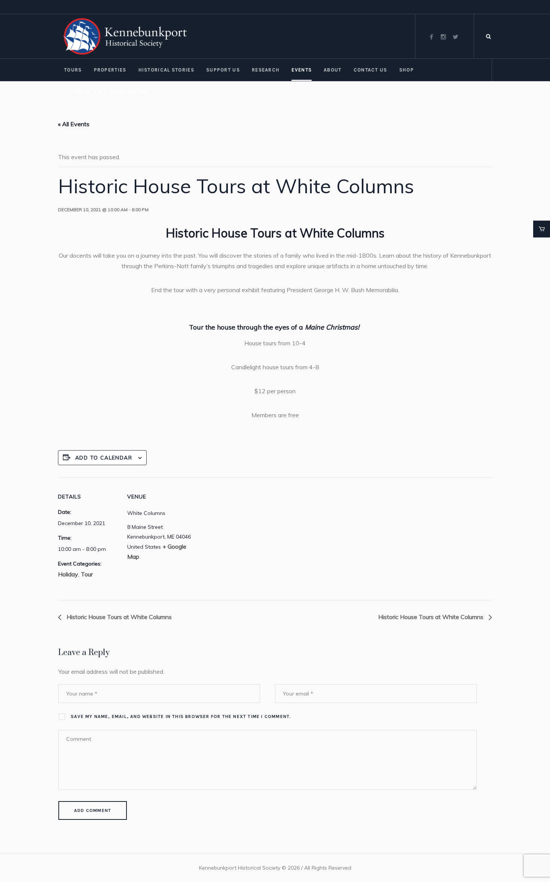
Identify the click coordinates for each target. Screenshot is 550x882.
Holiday (68, 574)
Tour (87, 574)
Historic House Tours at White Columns (118, 617)
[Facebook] (431, 37)
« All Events (73, 124)
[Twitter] (455, 37)
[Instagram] (443, 37)
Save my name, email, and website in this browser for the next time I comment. (181, 716)
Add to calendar (103, 457)
